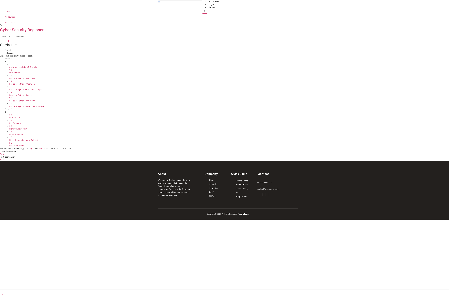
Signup (212, 7)
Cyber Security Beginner (22, 29)
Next (2, 160)
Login (211, 4)
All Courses (214, 1)
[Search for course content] (2, 41)
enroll (40, 148)
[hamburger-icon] (289, 1)
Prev (2, 154)
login (32, 148)
